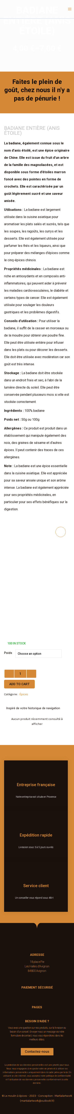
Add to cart (19, 684)
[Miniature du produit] (61, 532)
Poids (8, 652)
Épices (23, 694)
